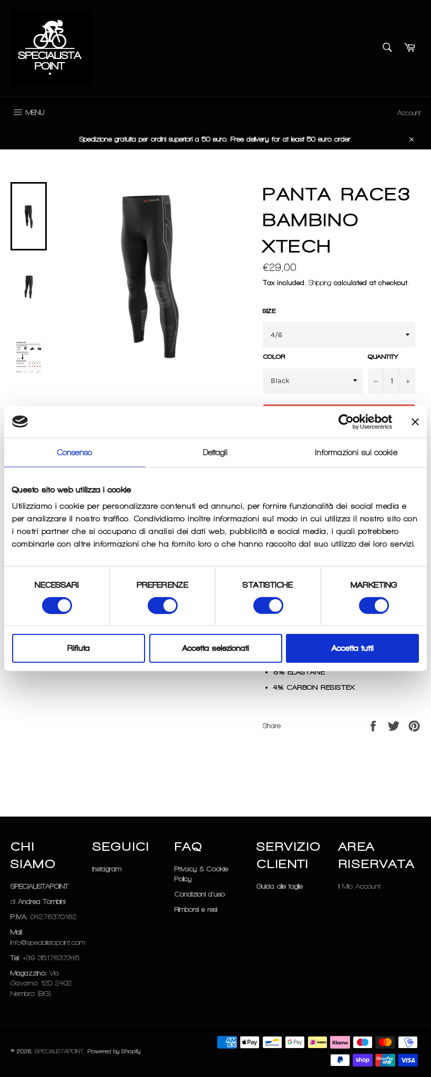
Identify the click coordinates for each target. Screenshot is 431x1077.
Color (274, 357)
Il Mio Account (359, 886)
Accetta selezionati (215, 648)
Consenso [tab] (75, 452)
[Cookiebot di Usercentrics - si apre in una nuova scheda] (346, 421)
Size (269, 311)
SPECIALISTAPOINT (59, 1051)
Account (408, 112)
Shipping (320, 282)
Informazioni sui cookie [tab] (356, 452)
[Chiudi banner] (415, 421)
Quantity (383, 357)
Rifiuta (78, 648)
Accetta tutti (353, 648)
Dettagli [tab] (215, 452)
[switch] (163, 605)
